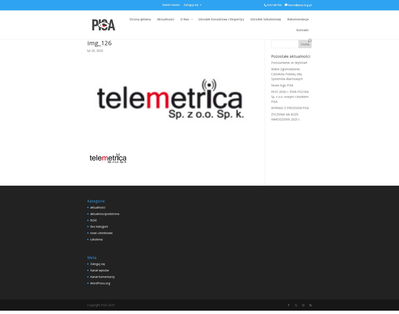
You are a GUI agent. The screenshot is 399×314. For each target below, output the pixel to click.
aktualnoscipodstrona (104, 214)
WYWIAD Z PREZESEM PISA (290, 108)
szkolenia (96, 239)
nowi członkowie (101, 233)
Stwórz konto (171, 5)
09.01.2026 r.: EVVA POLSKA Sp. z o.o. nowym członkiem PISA (290, 97)
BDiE (93, 220)
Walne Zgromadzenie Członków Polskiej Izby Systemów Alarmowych (287, 74)
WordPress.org (100, 283)
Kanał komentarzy (102, 277)
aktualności (97, 207)
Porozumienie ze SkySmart (289, 63)
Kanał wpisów (99, 270)
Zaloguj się (190, 5)
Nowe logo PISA (282, 85)
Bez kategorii (99, 226)
